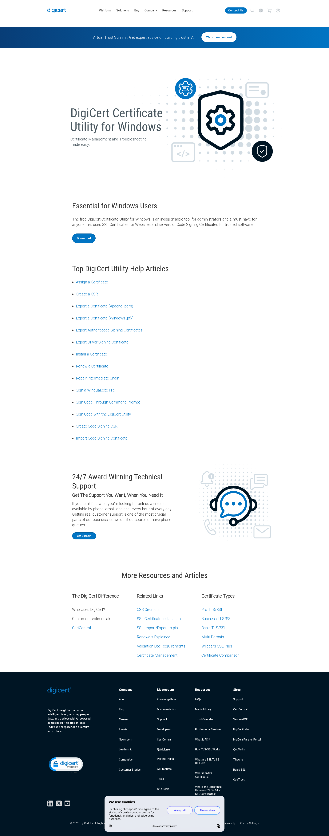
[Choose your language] (261, 10)
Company (151, 10)
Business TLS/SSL (217, 618)
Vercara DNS (240, 719)
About (122, 699)
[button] (65, 765)
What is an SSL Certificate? (204, 774)
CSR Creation (148, 609)
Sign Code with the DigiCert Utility (103, 414)
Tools (160, 779)
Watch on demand (219, 37)
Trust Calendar (204, 719)
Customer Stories (130, 769)
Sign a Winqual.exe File (95, 390)
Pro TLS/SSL (212, 609)
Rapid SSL (239, 769)
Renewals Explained (153, 637)
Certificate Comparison (220, 655)
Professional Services (208, 729)
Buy (136, 10)
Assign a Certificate (92, 282)
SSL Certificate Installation (159, 618)
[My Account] (278, 10)
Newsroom (125, 739)
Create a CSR (87, 294)
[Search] (252, 10)
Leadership (125, 749)
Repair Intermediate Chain (97, 378)
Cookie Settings (249, 823)
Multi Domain (212, 637)
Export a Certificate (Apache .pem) (104, 306)
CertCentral (81, 627)
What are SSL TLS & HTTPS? (207, 761)
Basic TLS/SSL (213, 627)
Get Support (84, 536)
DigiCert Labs (241, 729)
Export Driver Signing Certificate (102, 342)
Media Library (203, 709)
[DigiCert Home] (56, 10)
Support (187, 10)
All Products (164, 769)
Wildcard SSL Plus (216, 646)
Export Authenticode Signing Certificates (109, 330)
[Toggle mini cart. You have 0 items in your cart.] (269, 10)
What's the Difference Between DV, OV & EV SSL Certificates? (208, 790)
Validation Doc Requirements (161, 646)
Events (123, 729)
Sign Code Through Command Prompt (108, 402)
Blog (121, 709)
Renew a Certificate (92, 366)
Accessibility (227, 823)
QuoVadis (239, 749)
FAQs (198, 699)
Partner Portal (165, 759)
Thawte (238, 759)
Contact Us (236, 10)
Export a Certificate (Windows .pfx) (104, 318)
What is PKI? (202, 739)
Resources (169, 10)
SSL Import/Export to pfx (157, 627)
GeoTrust (239, 779)
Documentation (166, 709)
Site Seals (163, 789)
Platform (105, 10)
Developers (164, 729)
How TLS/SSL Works (207, 749)
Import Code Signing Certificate (102, 438)
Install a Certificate (91, 354)
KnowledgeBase (166, 699)
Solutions (122, 10)
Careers (124, 719)
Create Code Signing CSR (96, 426)
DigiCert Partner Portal (247, 739)
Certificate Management (157, 655)
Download (84, 238)
